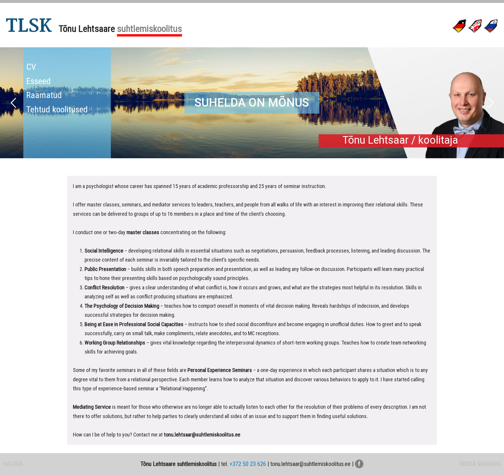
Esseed (38, 81)
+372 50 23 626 (248, 463)
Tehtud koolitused (57, 109)
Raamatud (44, 95)
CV (31, 67)
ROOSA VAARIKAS (480, 463)
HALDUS (13, 463)
